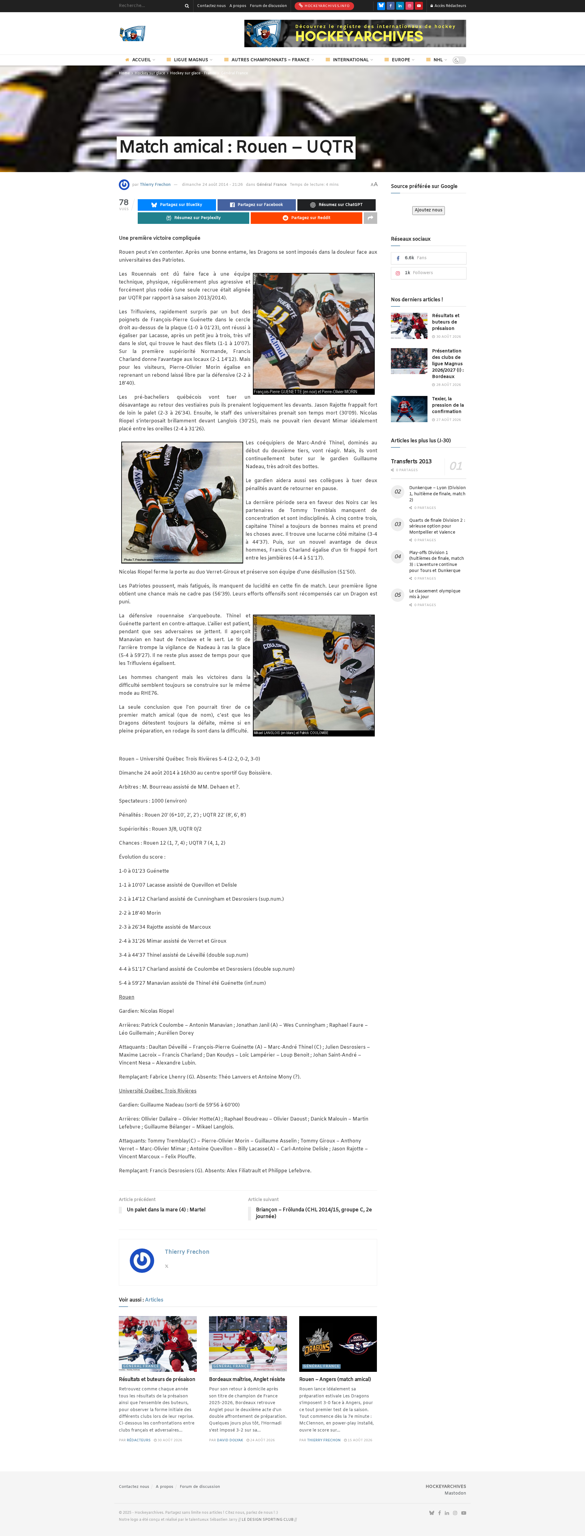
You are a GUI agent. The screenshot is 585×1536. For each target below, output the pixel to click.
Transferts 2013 (411, 461)
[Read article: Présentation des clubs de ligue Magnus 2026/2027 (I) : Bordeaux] (409, 361)
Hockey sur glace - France (193, 73)
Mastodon (455, 1493)
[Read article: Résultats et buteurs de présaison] (158, 1344)
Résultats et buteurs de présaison (157, 1379)
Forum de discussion (268, 6)
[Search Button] (186, 6)
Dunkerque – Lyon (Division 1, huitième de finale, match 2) (437, 494)
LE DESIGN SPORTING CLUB (267, 1519)
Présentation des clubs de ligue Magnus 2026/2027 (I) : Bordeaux (448, 364)
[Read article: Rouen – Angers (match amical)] (338, 1344)
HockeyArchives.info (327, 6)
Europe (401, 60)
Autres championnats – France (271, 60)
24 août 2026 (262, 1440)
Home (124, 73)
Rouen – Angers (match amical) (335, 1379)
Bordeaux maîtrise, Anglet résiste (247, 1379)
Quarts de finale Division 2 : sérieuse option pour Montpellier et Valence (437, 526)
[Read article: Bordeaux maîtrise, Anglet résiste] (248, 1344)
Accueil (141, 60)
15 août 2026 (359, 1440)
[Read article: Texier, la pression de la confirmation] (409, 409)
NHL (438, 60)
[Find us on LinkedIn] (400, 6)
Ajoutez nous (428, 210)
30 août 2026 (169, 1440)
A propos (237, 6)
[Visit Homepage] (142, 33)
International (351, 60)
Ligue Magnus (191, 60)
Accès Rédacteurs (450, 6)
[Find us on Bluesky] (381, 6)
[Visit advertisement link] (355, 33)
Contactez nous (211, 6)
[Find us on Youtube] (419, 6)
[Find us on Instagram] (409, 6)
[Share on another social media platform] (370, 218)
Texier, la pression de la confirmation (448, 405)
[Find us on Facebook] (391, 6)
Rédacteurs (139, 1440)
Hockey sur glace (150, 73)
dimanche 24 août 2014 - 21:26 (212, 184)
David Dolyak (230, 1440)
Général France (234, 73)
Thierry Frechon (155, 184)
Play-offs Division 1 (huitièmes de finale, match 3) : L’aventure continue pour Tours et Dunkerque (436, 562)
